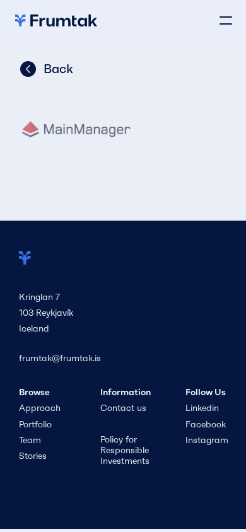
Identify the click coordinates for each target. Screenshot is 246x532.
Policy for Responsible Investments (125, 450)
